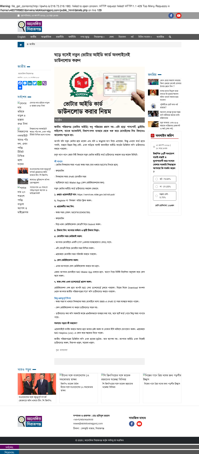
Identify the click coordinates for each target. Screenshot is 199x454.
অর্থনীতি (72, 36)
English (22, 36)
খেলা (111, 36)
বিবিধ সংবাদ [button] (144, 36)
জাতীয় (33, 36)
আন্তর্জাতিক (46, 36)
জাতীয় (32, 44)
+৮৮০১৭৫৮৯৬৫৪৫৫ (83, 419)
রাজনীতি (60, 36)
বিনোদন (122, 36)
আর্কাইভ (160, 36)
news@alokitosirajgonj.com (88, 423)
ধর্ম (132, 36)
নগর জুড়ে (85, 36)
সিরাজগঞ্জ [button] (98, 36)
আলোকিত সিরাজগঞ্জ (93, 440)
